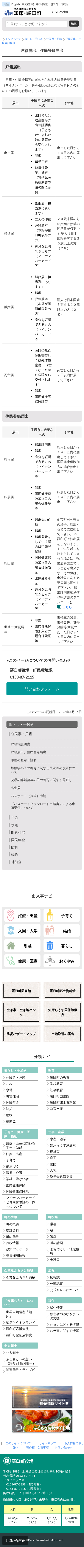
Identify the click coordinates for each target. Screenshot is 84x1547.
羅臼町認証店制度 (19, 1335)
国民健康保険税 (17, 1191)
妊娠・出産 (27, 915)
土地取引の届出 (62, 1034)
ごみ (14, 817)
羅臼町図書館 (21, 991)
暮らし (67, 945)
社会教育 (56, 1090)
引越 (28, 945)
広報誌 (55, 1277)
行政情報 (12, 1243)
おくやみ (67, 961)
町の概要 (12, 1224)
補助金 (16, 862)
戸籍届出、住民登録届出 (28, 752)
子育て (67, 915)
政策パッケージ (17, 1249)
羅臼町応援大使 (17, 1329)
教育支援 (56, 1109)
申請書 (55, 1260)
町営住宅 (18, 832)
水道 (14, 825)
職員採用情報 (15, 1255)
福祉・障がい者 (17, 1179)
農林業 (55, 1151)
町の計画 (56, 1243)
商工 (53, 1158)
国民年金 (18, 840)
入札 (53, 1170)
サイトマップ (47, 1443)
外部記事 (56, 1283)
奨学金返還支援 (61, 1176)
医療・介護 (14, 1173)
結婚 (67, 930)
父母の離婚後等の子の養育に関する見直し (41, 780)
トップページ (13, 38)
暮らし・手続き (34, 38)
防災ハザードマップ (21, 1034)
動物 (14, 854)
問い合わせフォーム (42, 688)
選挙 (53, 1236)
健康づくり (14, 1166)
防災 (14, 847)
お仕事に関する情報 (64, 1331)
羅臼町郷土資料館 (63, 991)
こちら (67, 607)
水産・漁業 (58, 1139)
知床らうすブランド (20, 1322)
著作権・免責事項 (37, 1447)
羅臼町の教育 (59, 1077)
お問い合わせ (15, 1540)
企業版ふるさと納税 (20, 1277)
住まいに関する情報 (64, 1324)
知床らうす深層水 (63, 1145)
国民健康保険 (15, 1185)
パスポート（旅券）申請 (28, 796)
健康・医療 (27, 961)
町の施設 (12, 1236)
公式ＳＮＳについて (64, 1290)
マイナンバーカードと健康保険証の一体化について (20, 1202)
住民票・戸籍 (54, 38)
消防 (53, 1164)
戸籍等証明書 (20, 744)
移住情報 (56, 1307)
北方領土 (12, 1353)
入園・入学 (27, 930)
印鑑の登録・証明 (24, 760)
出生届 (15, 788)
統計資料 (12, 1230)
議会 (53, 1224)
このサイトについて (18, 1443)
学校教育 (56, 1084)
